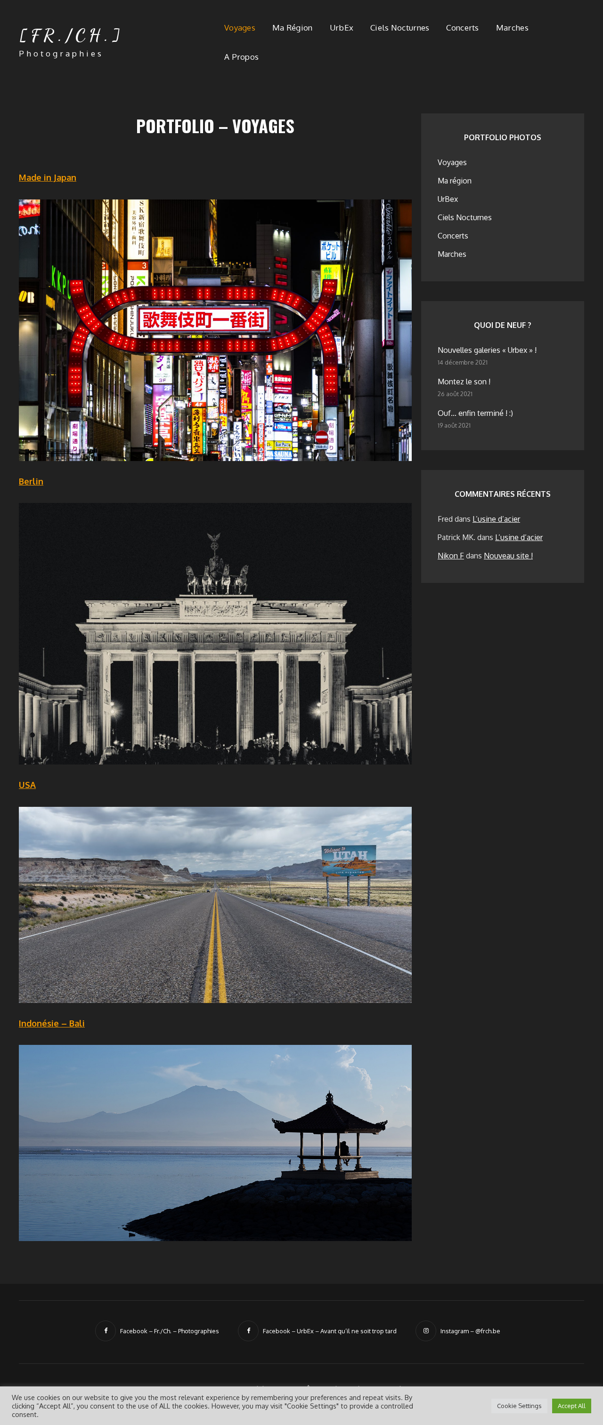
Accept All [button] (572, 1405)
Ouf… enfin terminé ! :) (475, 413)
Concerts (462, 27)
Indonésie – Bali (52, 1023)
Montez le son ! (464, 381)
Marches (512, 27)
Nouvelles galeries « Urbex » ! (487, 350)
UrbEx (341, 27)
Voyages (239, 27)
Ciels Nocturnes (399, 27)
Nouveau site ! (508, 555)
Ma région (292, 27)
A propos (241, 57)
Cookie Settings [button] (519, 1405)
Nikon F (451, 555)
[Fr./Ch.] (71, 35)
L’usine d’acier (496, 519)
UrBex (448, 199)
